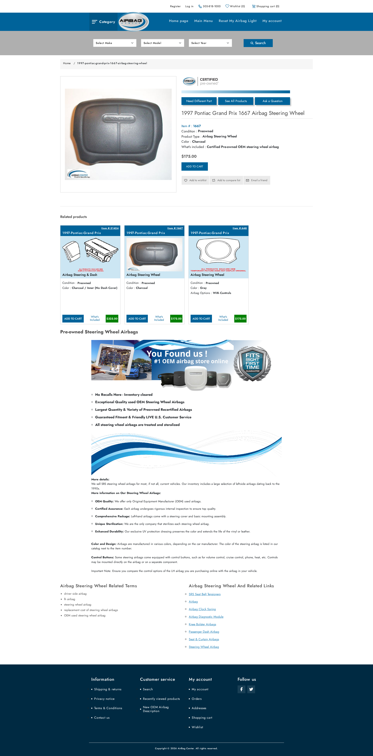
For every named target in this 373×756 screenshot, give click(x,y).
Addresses (199, 708)
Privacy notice (104, 699)
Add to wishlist (197, 180)
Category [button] (107, 21)
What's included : (193, 146)
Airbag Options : (201, 293)
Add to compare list (228, 180)
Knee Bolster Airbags (202, 624)
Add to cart (194, 166)
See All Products (236, 101)
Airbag (193, 601)
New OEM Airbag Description (156, 709)
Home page (178, 20)
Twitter (251, 689)
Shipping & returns (107, 689)
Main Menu (203, 20)
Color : (186, 141)
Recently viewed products (161, 699)
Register (175, 6)
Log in (189, 6)
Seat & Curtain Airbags (204, 639)
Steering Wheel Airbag (204, 647)
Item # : (186, 126)
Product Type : (191, 136)
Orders (197, 699)
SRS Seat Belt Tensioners (204, 594)
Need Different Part (199, 101)
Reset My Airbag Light (238, 20)
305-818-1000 (212, 6)
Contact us (102, 718)
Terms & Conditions (108, 708)
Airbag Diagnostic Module (206, 616)
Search (260, 42)
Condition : (189, 131)
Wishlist (197, 727)
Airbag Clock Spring (202, 609)
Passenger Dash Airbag (204, 631)
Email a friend (259, 180)
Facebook (241, 689)
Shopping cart (202, 718)
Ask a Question (272, 101)
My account (272, 20)
